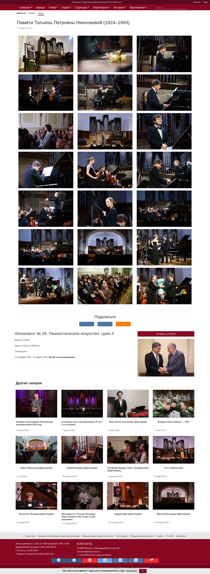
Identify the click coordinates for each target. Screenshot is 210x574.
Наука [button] (65, 7)
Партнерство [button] (137, 7)
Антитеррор (122, 536)
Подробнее (131, 570)
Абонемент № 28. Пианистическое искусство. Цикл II (64, 333)
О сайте (169, 536)
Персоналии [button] (100, 7)
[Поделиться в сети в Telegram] (105, 324)
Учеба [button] (52, 7)
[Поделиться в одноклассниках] (123, 324)
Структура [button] (81, 7)
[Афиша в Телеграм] (151, 560)
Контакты (180, 536)
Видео (32, 13)
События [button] (25, 7)
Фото (41, 13)
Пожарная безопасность (141, 536)
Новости (21, 13)
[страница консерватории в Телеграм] (58, 560)
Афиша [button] (40, 7)
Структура (30, 536)
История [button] (119, 7)
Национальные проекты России (97, 536)
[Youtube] (89, 560)
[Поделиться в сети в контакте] (86, 324)
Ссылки (159, 536)
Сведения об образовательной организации (58, 536)
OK (143, 571)
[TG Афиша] (74, 560)
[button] (142, 357)
